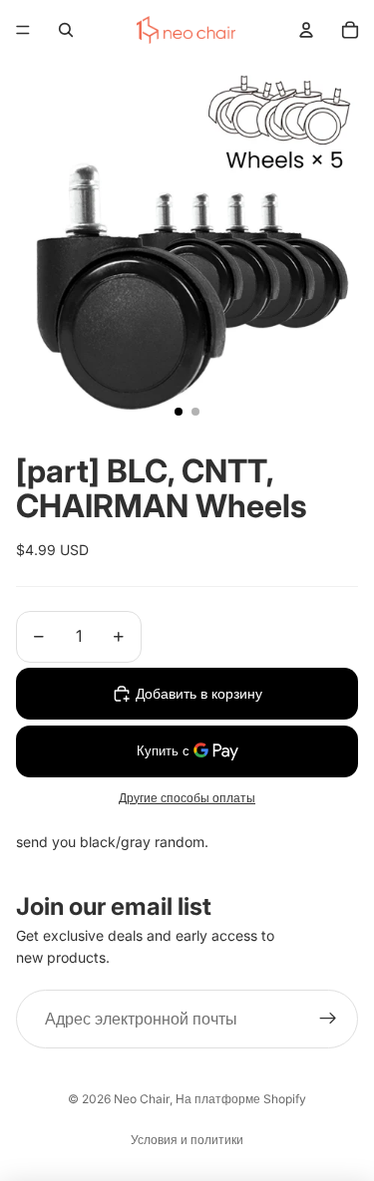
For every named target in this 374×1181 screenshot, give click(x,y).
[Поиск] (66, 30)
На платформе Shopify (241, 1098)
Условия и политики (187, 1139)
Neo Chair (142, 1098)
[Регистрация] (328, 1019)
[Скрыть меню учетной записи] (306, 30)
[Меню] (23, 30)
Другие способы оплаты (187, 798)
